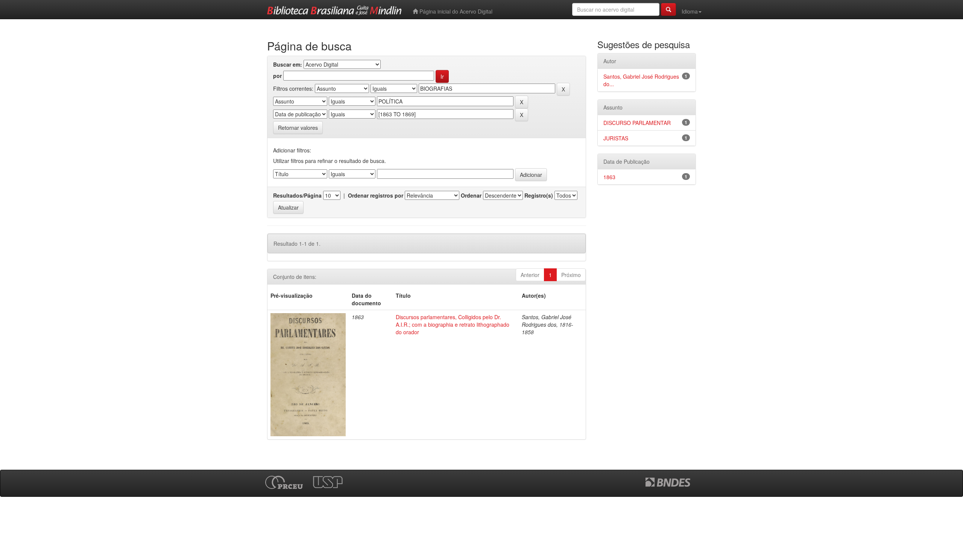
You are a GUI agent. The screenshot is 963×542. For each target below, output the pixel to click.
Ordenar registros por (375, 195)
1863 (609, 177)
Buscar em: (287, 64)
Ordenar (471, 195)
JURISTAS (615, 138)
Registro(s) (538, 195)
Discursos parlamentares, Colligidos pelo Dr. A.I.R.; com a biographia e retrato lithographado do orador (452, 324)
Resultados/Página (297, 195)
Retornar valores (298, 127)
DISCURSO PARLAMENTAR (637, 122)
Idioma (690, 11)
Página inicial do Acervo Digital (455, 11)
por (277, 75)
